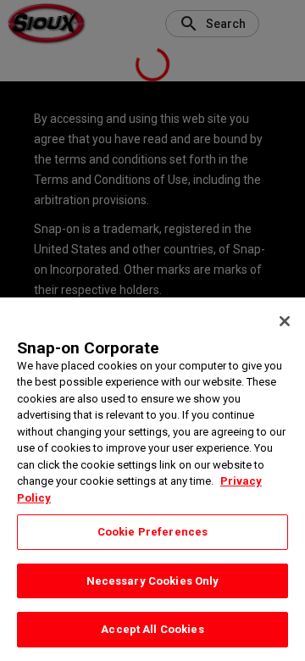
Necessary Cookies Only (152, 581)
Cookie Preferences (152, 531)
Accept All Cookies (152, 629)
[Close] (284, 321)
